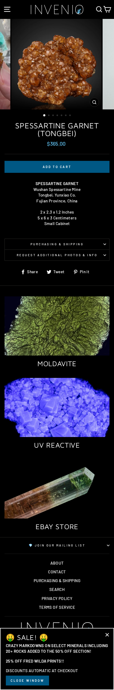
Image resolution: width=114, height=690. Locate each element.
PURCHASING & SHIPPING (57, 244)
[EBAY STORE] (57, 489)
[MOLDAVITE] (57, 326)
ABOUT (57, 563)
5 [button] (62, 116)
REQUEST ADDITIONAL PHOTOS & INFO (57, 255)
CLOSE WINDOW (27, 680)
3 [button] (53, 116)
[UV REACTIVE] (57, 407)
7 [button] (70, 116)
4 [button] (57, 116)
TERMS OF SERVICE (57, 607)
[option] (57, 64)
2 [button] (49, 116)
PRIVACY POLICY (57, 598)
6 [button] (66, 116)
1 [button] (44, 115)
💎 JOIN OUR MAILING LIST (57, 545)
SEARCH (57, 589)
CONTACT (57, 571)
